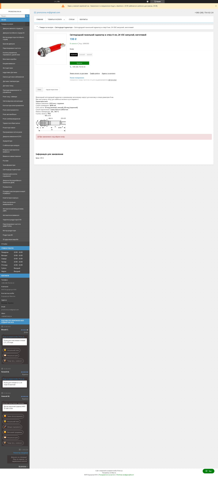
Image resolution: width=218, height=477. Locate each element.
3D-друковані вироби (10, 239)
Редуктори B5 (8, 235)
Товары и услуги (7, 24)
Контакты (84, 19)
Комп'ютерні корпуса (10, 198)
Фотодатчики (8, 68)
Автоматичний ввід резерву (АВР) (13, 210)
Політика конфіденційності (125, 475)
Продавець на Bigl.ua (109, 473)
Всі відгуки (22, 466)
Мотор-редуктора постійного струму (13, 38)
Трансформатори (9, 165)
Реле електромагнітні (11, 110)
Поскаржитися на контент (107, 475)
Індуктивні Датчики (10, 72)
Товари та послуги (46, 27)
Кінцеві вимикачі (9, 63)
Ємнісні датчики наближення (13, 77)
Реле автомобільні (9, 114)
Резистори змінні (9, 128)
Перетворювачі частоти (12, 48)
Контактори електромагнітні (13, 105)
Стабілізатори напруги (11, 145)
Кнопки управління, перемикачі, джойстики (11, 54)
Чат (210, 471)
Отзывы (4, 244)
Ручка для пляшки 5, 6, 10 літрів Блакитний (13, 384)
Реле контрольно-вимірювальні (9, 203)
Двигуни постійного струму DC (14, 33)
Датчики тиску (8, 86)
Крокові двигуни (9, 44)
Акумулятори (7, 141)
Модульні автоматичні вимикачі (11, 151)
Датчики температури (11, 81)
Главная (39, 19)
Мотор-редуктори (9, 231)
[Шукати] (27, 16)
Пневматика (7, 187)
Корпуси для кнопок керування (10, 175)
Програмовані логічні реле (12, 132)
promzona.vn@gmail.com (10, 310)
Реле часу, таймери (10, 97)
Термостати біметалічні (11, 123)
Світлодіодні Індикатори (11, 170)
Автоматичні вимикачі (11, 215)
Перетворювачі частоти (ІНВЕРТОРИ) (12, 225)
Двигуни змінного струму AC (13, 28)
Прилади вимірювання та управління (12, 91)
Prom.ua (120, 471)
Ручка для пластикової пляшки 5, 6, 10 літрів (14, 341)
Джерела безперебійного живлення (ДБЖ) (12, 181)
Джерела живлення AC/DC (12, 136)
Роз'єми (5, 161)
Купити (79, 63)
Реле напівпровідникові (11, 119)
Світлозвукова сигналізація (13, 101)
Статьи (71, 19)
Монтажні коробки (9, 59)
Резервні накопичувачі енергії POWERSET (14, 192)
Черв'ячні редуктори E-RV (12, 220)
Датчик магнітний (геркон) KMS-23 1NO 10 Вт (15, 407)
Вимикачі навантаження (12, 156)
